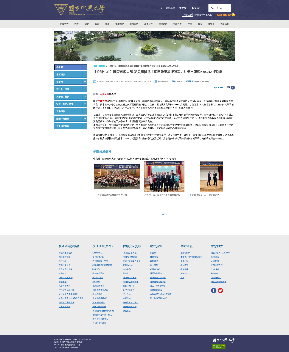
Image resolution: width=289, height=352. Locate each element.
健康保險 (127, 298)
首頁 (95, 66)
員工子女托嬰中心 (158, 286)
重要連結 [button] (163, 24)
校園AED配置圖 (130, 257)
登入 (182, 278)
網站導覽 (170, 8)
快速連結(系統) (103, 246)
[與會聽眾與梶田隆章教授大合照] (117, 176)
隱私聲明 (184, 269)
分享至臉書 (233, 88)
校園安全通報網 (130, 306)
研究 (87, 24)
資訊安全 (184, 273)
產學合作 (148, 24)
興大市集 (154, 265)
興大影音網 (220, 290)
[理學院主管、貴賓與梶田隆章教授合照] (164, 176)
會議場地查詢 (98, 286)
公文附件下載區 (99, 323)
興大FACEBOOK (213, 290)
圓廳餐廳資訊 (156, 290)
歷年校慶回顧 (64, 265)
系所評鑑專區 (64, 286)
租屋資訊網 (155, 269)
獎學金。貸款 (62, 96)
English (196, 8)
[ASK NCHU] (226, 15)
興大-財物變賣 (98, 302)
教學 (77, 24)
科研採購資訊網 (99, 306)
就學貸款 (63, 273)
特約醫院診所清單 (130, 282)
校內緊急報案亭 (130, 278)
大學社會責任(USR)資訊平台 (71, 298)
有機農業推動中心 (158, 282)
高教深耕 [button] (134, 24)
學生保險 (127, 294)
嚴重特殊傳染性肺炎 (131, 261)
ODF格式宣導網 (66, 278)
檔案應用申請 (64, 306)
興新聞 (59, 67)
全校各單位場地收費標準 (161, 294)
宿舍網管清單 (98, 273)
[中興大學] (223, 340)
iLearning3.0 (97, 253)
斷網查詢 (96, 269)
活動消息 (60, 111)
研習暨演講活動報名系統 (103, 311)
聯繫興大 (217, 246)
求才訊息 (63, 261)
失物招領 (215, 269)
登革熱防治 (128, 265)
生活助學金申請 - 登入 (102, 315)
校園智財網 (185, 253)
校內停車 (215, 273)
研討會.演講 (97, 278)
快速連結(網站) (69, 246)
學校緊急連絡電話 (130, 302)
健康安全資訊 (132, 246)
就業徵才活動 (64, 257)
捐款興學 (177, 24)
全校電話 (215, 257)
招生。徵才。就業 (64, 104)
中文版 (182, 8)
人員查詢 (215, 261)
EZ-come (96, 282)
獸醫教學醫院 (156, 273)
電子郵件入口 (98, 257)
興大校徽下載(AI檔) (158, 298)
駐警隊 (126, 273)
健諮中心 (127, 269)
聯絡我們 (74, 347)
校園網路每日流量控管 (102, 265)
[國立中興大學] (79, 10)
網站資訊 (187, 246)
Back (164, 214)
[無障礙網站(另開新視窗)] (223, 346)
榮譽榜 (59, 82)
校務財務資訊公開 (66, 290)
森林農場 (154, 261)
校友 (200, 24)
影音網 (153, 253)
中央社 (96, 158)
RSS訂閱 (184, 261)
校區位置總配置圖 (219, 282)
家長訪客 (225, 24)
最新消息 (60, 74)
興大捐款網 (97, 294)
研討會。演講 (62, 89)
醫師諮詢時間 (129, 286)
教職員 (211, 24)
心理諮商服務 (129, 290)
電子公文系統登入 (100, 319)
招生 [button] (107, 24)
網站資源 (156, 246)
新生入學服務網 (65, 253)
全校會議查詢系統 (100, 290)
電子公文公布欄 (65, 269)
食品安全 (127, 311)
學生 (190, 24)
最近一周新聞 (62, 119)
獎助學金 (63, 282)
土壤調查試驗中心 (158, 278)
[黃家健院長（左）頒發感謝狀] (211, 176)
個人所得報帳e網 (99, 298)
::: (162, 8)
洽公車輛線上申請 (100, 261)
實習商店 (154, 257)
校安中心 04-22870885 (220, 253)
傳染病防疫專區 (130, 253)
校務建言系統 (217, 265)
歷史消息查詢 (62, 126)
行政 (97, 24)
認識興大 (64, 24)
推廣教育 (119, 24)
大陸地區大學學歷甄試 (68, 294)
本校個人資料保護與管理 (191, 257)
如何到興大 (216, 278)
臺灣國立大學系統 (66, 302)
